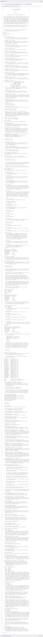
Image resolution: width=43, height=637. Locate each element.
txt (39, 635)
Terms (10, 635)
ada (25, 4)
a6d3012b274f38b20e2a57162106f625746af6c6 (13, 4)
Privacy (7, 635)
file (18, 6)
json (41, 635)
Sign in (41, 1)
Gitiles (5, 635)
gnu (1, 4)
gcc (3, 4)
